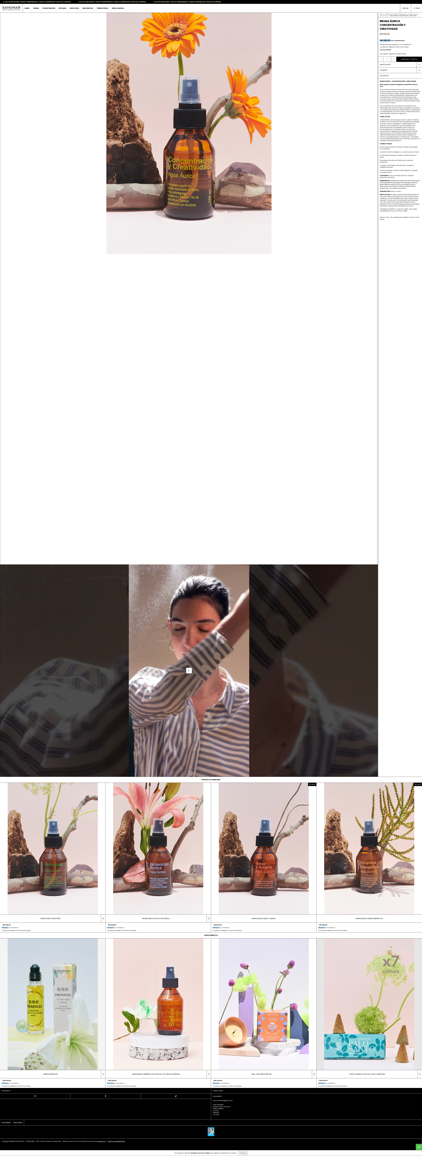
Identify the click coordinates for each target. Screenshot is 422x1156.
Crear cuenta (17, 1122)
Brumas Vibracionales (400, 14)
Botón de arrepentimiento (116, 1141)
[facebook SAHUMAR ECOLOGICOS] (105, 1096)
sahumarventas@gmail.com (223, 1100)
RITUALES (62, 8)
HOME (27, 8)
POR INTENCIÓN (49, 8)
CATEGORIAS (388, 14)
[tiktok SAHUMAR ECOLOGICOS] (176, 1096)
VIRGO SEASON (118, 8)
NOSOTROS (74, 8)
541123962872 (217, 1096)
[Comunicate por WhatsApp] (419, 1147)
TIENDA (36, 8)
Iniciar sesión (6, 1122)
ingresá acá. (101, 1141)
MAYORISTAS (88, 8)
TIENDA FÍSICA (102, 8)
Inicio (381, 14)
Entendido (243, 1153)
